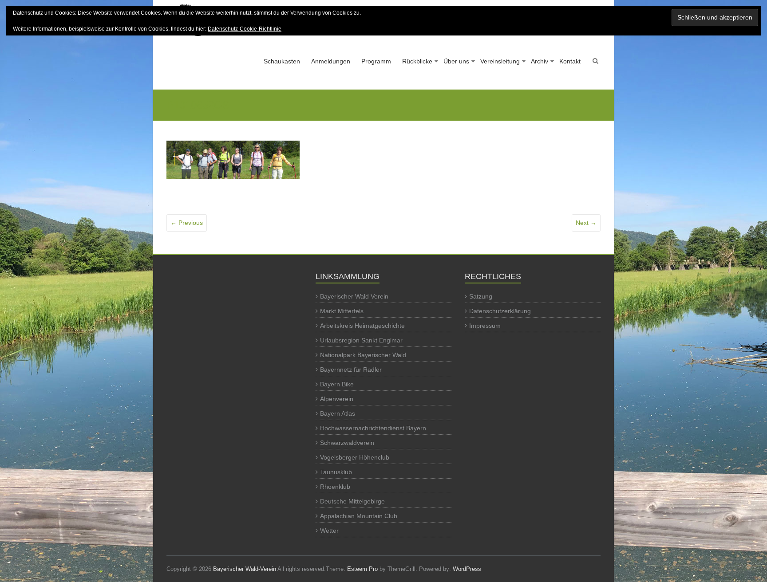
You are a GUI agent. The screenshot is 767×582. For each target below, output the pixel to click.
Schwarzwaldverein (347, 442)
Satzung (480, 296)
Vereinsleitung (500, 61)
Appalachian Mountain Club (358, 515)
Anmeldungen (330, 61)
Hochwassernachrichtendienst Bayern (373, 428)
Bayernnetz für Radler (351, 369)
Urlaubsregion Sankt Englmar (361, 340)
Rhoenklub (335, 486)
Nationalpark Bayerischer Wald (363, 354)
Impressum (485, 325)
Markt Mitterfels (342, 311)
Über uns (456, 61)
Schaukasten (282, 61)
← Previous (186, 222)
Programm (376, 61)
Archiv (539, 61)
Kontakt (570, 61)
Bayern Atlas (337, 413)
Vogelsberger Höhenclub (354, 457)
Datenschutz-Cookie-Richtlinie (244, 29)
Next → (586, 222)
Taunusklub (336, 472)
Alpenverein (336, 398)
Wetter (329, 530)
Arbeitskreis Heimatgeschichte (362, 325)
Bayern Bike (337, 384)
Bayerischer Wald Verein (354, 296)
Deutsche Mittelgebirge (352, 501)
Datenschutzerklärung (500, 311)
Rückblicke (417, 61)
